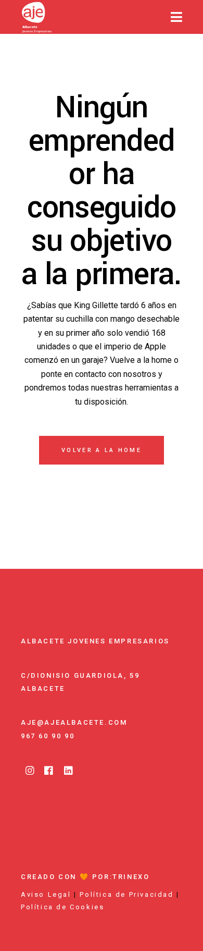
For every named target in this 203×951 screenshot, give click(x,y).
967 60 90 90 (47, 736)
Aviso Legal (46, 894)
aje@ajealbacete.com (74, 722)
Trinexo (130, 877)
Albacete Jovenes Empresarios (95, 641)
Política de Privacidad (126, 894)
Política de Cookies (62, 907)
